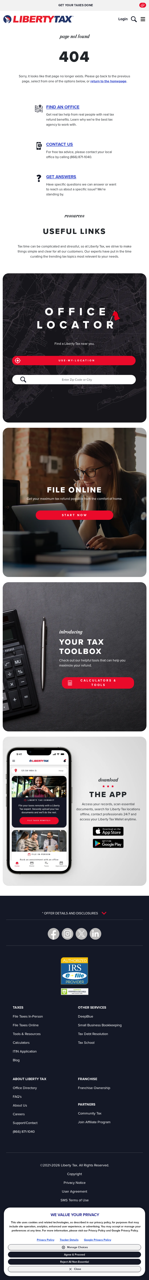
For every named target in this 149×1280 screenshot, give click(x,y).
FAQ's (17, 1096)
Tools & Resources (27, 1033)
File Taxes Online (26, 1025)
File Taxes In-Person (28, 1016)
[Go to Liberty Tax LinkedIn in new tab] (95, 934)
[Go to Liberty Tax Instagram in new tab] (67, 934)
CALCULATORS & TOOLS (98, 682)
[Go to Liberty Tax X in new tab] (81, 934)
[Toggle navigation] (142, 19)
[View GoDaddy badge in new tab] (75, 991)
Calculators (21, 1042)
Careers (19, 1114)
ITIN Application (25, 1051)
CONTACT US (59, 144)
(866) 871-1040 (24, 1131)
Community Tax (89, 1113)
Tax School (86, 1042)
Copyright (74, 1173)
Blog (16, 1060)
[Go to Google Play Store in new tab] (108, 843)
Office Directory (25, 1087)
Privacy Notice (75, 1182)
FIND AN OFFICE (62, 107)
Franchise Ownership (94, 1087)
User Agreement (74, 1191)
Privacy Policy (45, 1240)
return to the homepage (108, 81)
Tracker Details (69, 1240)
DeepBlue (85, 1016)
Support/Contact (25, 1122)
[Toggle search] (134, 19)
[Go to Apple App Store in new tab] (108, 831)
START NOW (74, 515)
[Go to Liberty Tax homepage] (38, 19)
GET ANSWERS (61, 176)
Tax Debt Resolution (93, 1033)
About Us (20, 1105)
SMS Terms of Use (75, 1200)
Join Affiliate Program (94, 1122)
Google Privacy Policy (97, 1240)
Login (123, 19)
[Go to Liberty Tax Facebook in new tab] (53, 934)
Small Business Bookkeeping (100, 1025)
